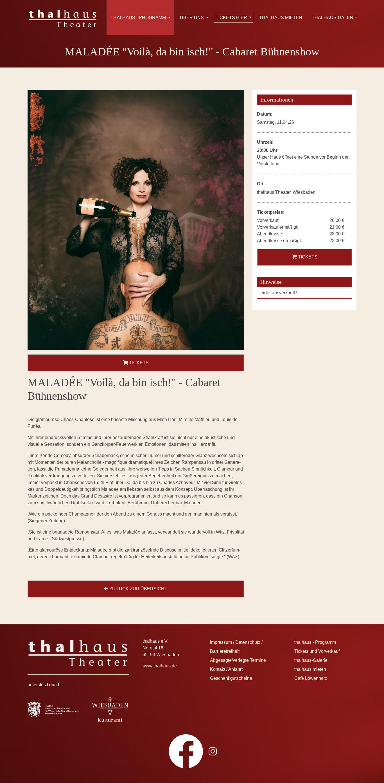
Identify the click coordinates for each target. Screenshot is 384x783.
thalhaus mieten (280, 17)
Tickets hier (232, 17)
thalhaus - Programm (138, 17)
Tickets (138, 362)
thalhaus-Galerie (335, 17)
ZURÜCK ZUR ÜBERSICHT (137, 588)
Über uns (192, 17)
